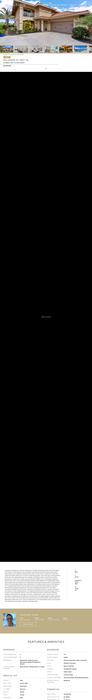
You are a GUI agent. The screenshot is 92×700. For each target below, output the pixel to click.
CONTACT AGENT (28, 624)
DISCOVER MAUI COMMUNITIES (59, 5)
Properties (36, 5)
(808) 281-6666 (39, 620)
